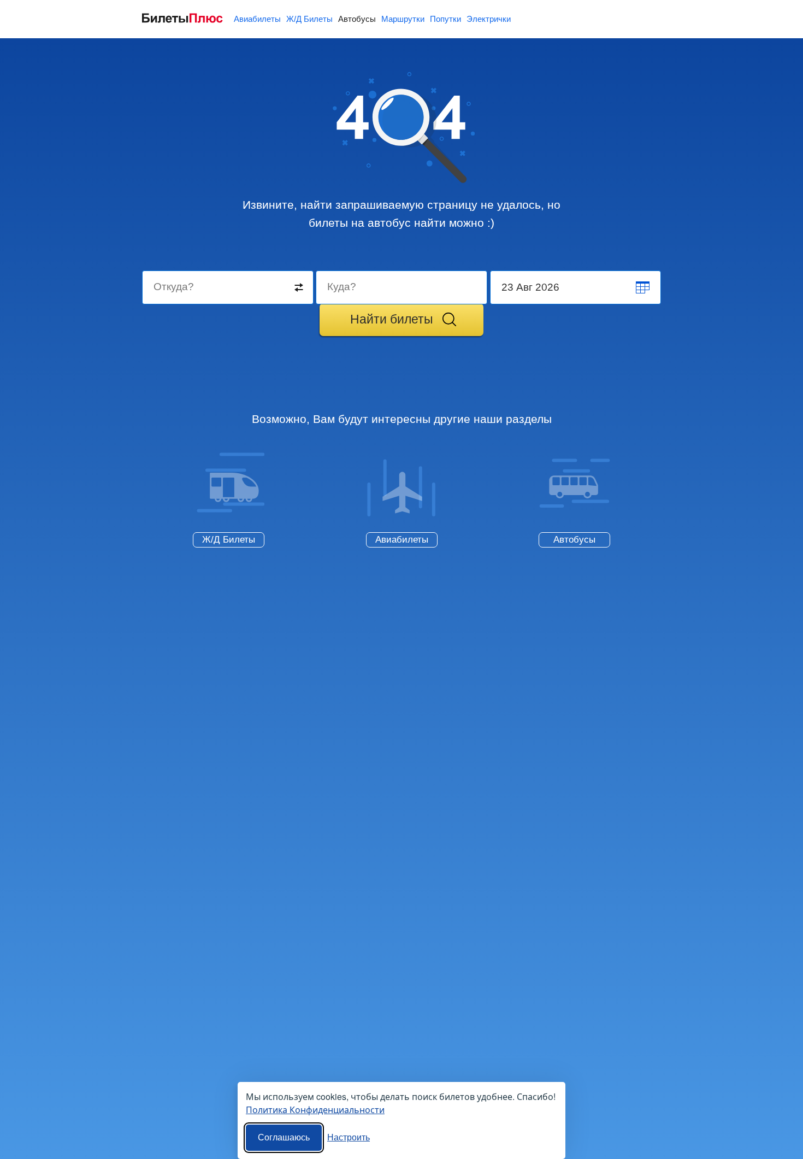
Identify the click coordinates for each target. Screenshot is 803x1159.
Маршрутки (402, 18)
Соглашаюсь (284, 1137)
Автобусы (357, 18)
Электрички (489, 18)
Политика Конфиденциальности (315, 1109)
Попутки (445, 18)
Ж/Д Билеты (309, 18)
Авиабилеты (257, 18)
